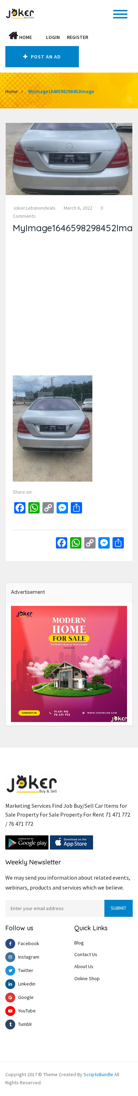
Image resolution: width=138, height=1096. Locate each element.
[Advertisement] (69, 306)
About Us (83, 966)
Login (53, 37)
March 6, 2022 (78, 208)
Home (25, 37)
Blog (79, 942)
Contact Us (85, 954)
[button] (38, 37)
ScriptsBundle (98, 1074)
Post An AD (45, 56)
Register (77, 37)
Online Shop (87, 978)
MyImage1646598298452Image (61, 91)
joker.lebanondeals (34, 208)
